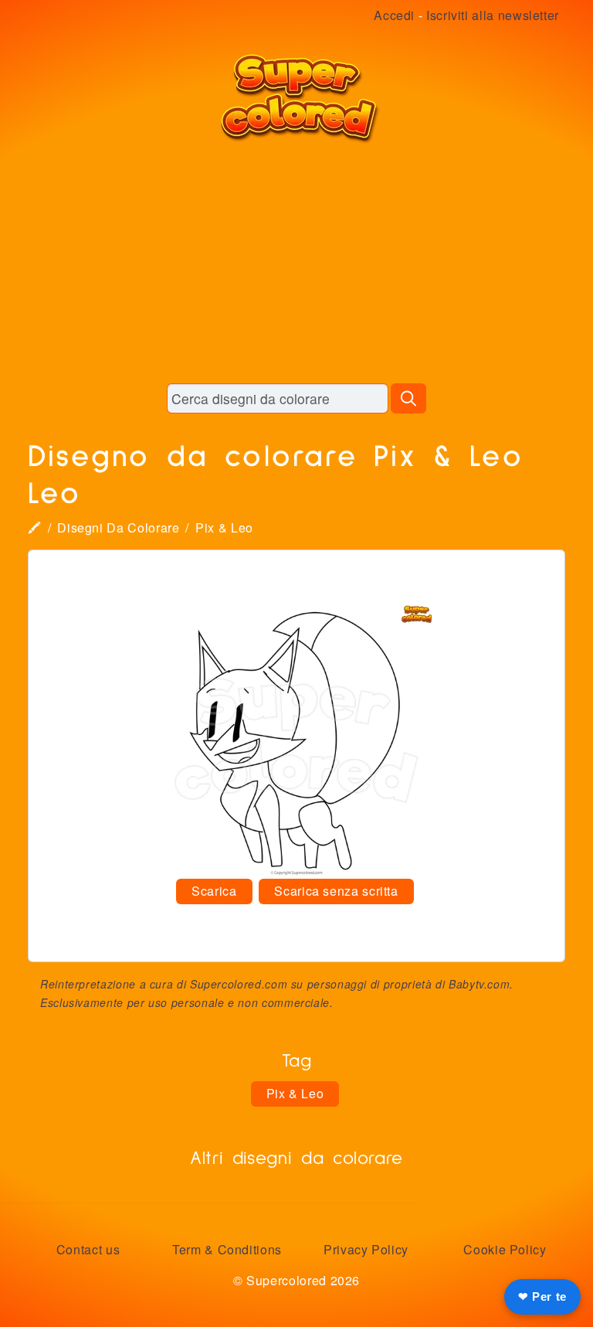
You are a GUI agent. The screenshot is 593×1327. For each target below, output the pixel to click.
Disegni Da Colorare (118, 527)
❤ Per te (542, 1296)
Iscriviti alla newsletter (492, 15)
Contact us (88, 1249)
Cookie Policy (504, 1249)
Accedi (394, 15)
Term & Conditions (227, 1249)
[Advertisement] (296, 263)
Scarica (213, 891)
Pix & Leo (224, 527)
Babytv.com (479, 984)
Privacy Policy (366, 1249)
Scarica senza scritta (336, 891)
